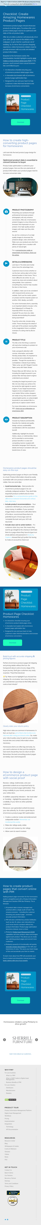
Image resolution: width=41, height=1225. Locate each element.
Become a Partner (10, 1178)
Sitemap (7, 1181)
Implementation (9, 1121)
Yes (34, 4)
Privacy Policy (9, 1186)
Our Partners (9, 1175)
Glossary (7, 1151)
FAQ (6, 1159)
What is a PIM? (10, 1075)
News (6, 1157)
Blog (6, 1143)
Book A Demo (9, 1173)
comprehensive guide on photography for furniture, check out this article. (24, 252)
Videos (7, 1154)
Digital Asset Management (13, 1113)
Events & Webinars (10, 1149)
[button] (4, 1039)
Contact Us (8, 1170)
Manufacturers (10, 1090)
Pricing (7, 1118)
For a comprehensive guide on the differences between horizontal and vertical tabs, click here (21, 498)
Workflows (8, 1116)
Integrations (8, 1124)
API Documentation (12, 1129)
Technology (9, 1126)
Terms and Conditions (11, 1183)
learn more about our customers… (21, 1054)
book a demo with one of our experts (15, 960)
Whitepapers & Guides (12, 1146)
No (36, 4)
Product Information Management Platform (18, 1110)
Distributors (9, 1087)
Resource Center (10, 1141)
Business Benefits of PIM (13, 1082)
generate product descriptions (16, 947)
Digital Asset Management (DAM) (24, 932)
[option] (20, 1040)
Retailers (9, 1093)
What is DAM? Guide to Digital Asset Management (17, 1078)
